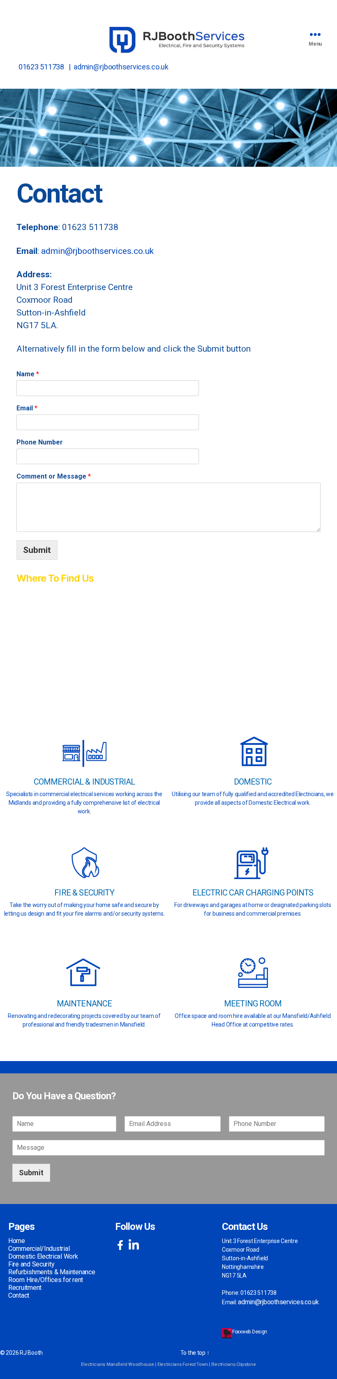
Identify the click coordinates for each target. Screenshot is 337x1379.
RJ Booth (31, 1352)
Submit (37, 550)
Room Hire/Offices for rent (45, 1280)
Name (27, 374)
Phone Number (39, 442)
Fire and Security (31, 1264)
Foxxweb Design (250, 1332)
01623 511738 (41, 66)
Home (16, 1241)
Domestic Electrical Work (43, 1256)
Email (26, 408)
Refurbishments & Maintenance (51, 1272)
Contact (18, 1295)
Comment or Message (53, 476)
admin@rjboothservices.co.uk (121, 66)
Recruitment (25, 1288)
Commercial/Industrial (38, 1248)
